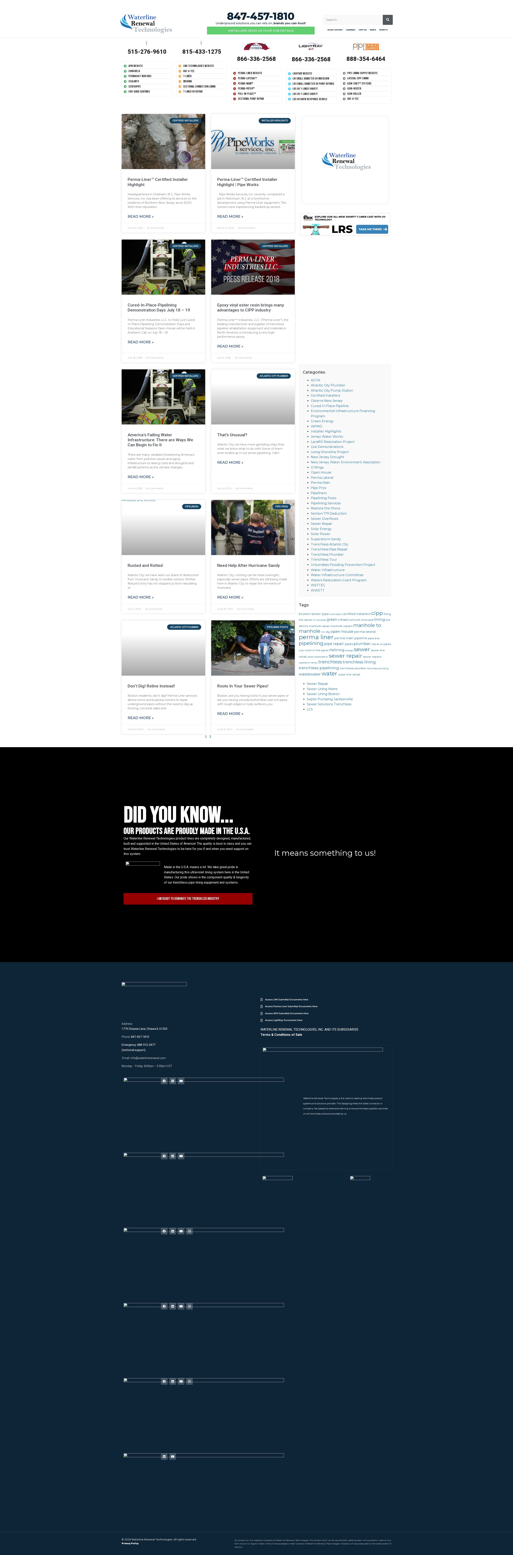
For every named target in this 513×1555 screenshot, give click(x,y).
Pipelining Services (326, 503)
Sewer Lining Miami (322, 689)
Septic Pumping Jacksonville (330, 699)
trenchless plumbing (378, 668)
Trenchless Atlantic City (329, 544)
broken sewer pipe (314, 614)
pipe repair (334, 644)
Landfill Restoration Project (333, 442)
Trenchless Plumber (327, 554)
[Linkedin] (172, 1081)
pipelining (311, 643)
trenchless (330, 662)
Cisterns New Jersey (327, 401)
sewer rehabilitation (318, 657)
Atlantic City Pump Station (332, 390)
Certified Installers (325, 395)
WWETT (318, 590)
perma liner (316, 637)
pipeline (360, 638)
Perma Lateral (322, 478)
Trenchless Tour (324, 559)
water (329, 673)
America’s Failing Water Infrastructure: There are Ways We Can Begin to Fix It (160, 439)
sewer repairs (372, 656)
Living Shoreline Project (330, 452)
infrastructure (349, 620)
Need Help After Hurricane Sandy (248, 565)
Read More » (141, 216)
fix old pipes (319, 620)
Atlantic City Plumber (328, 385)
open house (342, 631)
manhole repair (319, 626)
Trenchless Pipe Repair (329, 549)
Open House (321, 472)
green (332, 619)
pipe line (374, 638)
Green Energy (322, 421)
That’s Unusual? (232, 434)
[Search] (388, 20)
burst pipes (335, 614)
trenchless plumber (353, 668)
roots (301, 650)
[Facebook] (164, 1081)
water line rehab (349, 674)
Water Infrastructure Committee (337, 575)
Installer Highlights (326, 431)
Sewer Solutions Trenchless (329, 704)
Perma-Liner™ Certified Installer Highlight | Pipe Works (247, 182)
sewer (362, 649)
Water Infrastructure (328, 570)
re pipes (385, 644)
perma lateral (365, 632)
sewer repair (345, 655)
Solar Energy (321, 529)
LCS (310, 709)
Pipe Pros (318, 488)
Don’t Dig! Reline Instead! (151, 686)
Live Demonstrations (327, 447)
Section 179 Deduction (329, 513)
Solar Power (320, 534)
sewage (349, 650)
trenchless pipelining (319, 667)
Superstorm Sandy (326, 539)
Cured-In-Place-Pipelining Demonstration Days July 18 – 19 (159, 307)
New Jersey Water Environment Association (345, 462)
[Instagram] (189, 1231)
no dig (325, 631)
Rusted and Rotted (145, 565)
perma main (343, 638)
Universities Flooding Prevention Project (343, 565)
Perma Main (320, 483)
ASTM (315, 380)
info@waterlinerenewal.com (148, 1058)
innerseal (367, 619)
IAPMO (316, 426)
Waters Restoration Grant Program (339, 580)
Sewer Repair (321, 524)
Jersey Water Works (327, 436)
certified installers (356, 614)
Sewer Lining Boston (323, 694)
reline (375, 644)
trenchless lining (359, 661)
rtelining (336, 650)
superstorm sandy (308, 662)
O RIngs (317, 467)
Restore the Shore (325, 508)
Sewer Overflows (324, 519)
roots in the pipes (316, 650)
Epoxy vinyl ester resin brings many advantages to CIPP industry (250, 307)
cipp (377, 613)
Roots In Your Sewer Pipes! (242, 686)
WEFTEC (318, 585)
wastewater (310, 674)
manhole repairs (341, 626)
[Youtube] (181, 1081)
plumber (362, 643)
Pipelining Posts (323, 498)
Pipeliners (319, 493)
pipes (349, 644)
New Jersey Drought (327, 457)
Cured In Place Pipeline (330, 406)
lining (379, 619)
